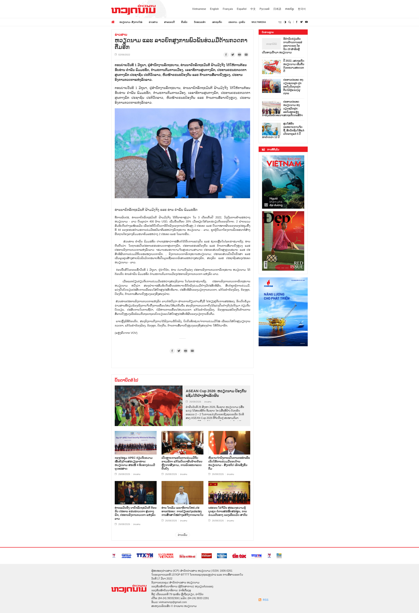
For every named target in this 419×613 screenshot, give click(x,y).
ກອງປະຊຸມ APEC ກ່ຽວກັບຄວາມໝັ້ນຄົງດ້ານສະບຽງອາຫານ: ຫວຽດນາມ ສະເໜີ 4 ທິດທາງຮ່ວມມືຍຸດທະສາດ (135, 463)
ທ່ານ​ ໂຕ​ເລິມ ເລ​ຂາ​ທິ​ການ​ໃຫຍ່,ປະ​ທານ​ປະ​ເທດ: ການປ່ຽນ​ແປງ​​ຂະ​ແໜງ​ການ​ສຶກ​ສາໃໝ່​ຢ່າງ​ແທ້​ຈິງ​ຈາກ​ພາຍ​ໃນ (182, 511)
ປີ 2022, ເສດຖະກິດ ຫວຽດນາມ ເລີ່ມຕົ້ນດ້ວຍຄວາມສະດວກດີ (293, 65)
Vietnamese (199, 9)
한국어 (302, 9)
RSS (265, 599)
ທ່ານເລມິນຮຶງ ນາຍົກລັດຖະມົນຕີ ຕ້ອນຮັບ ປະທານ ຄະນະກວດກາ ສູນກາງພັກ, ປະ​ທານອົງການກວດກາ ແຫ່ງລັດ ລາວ (135, 513)
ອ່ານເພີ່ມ (182, 535)
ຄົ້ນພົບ (184, 22)
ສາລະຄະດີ (169, 22)
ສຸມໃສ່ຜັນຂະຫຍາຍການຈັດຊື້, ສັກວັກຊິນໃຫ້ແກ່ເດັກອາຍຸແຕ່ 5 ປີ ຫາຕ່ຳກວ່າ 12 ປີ (283, 130)
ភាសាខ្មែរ (289, 9)
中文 (253, 9)
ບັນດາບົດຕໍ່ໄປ (126, 380)
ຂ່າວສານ (153, 22)
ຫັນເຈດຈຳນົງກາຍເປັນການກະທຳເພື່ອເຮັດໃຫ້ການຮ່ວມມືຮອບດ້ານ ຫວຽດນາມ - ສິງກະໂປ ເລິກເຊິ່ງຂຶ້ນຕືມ (229, 463)
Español (241, 9)
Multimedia (259, 22)
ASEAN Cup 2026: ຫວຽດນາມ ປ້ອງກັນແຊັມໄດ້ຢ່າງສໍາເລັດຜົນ (216, 393)
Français (228, 9)
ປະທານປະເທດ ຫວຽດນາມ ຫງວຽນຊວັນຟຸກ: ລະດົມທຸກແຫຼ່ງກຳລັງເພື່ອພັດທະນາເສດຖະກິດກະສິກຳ (282, 108)
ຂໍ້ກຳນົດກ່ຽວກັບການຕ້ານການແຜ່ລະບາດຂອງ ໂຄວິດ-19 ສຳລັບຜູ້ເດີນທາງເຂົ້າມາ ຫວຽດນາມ (282, 45)
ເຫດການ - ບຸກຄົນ (236, 22)
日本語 (277, 9)
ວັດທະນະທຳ (200, 22)
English (214, 9)
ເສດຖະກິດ (217, 22)
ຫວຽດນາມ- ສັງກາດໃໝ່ (130, 22)
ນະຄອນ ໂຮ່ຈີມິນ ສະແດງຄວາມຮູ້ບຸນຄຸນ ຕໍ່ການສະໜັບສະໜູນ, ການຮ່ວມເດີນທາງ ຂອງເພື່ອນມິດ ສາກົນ (227, 511)
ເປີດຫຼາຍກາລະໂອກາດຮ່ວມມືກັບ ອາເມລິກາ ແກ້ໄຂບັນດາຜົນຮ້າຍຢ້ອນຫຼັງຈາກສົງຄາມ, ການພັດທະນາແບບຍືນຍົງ (182, 463)
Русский (264, 9)
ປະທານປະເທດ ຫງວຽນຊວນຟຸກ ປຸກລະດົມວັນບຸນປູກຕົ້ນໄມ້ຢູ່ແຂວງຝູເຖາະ (293, 86)
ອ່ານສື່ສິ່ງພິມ (273, 149)
